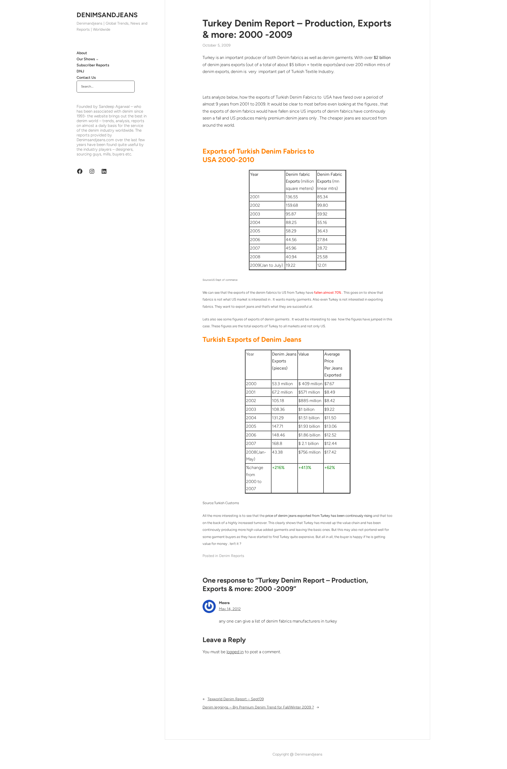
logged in (235, 651)
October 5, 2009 (217, 45)
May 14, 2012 (230, 609)
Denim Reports (231, 556)
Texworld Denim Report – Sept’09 (236, 699)
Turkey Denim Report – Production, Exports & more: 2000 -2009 (297, 28)
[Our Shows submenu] (97, 59)
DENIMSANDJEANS (107, 15)
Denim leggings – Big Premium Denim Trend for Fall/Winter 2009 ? (258, 707)
